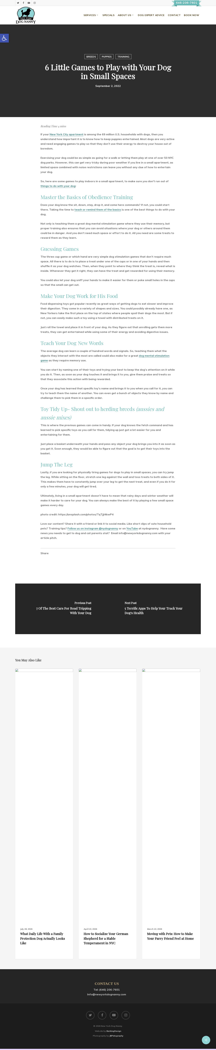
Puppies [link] (107, 56)
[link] (4, 38)
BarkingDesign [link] (113, 1031)
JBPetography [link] (116, 1035)
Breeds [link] (91, 56)
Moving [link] (151, 674)
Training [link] (123, 56)
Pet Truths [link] (27, 674)
